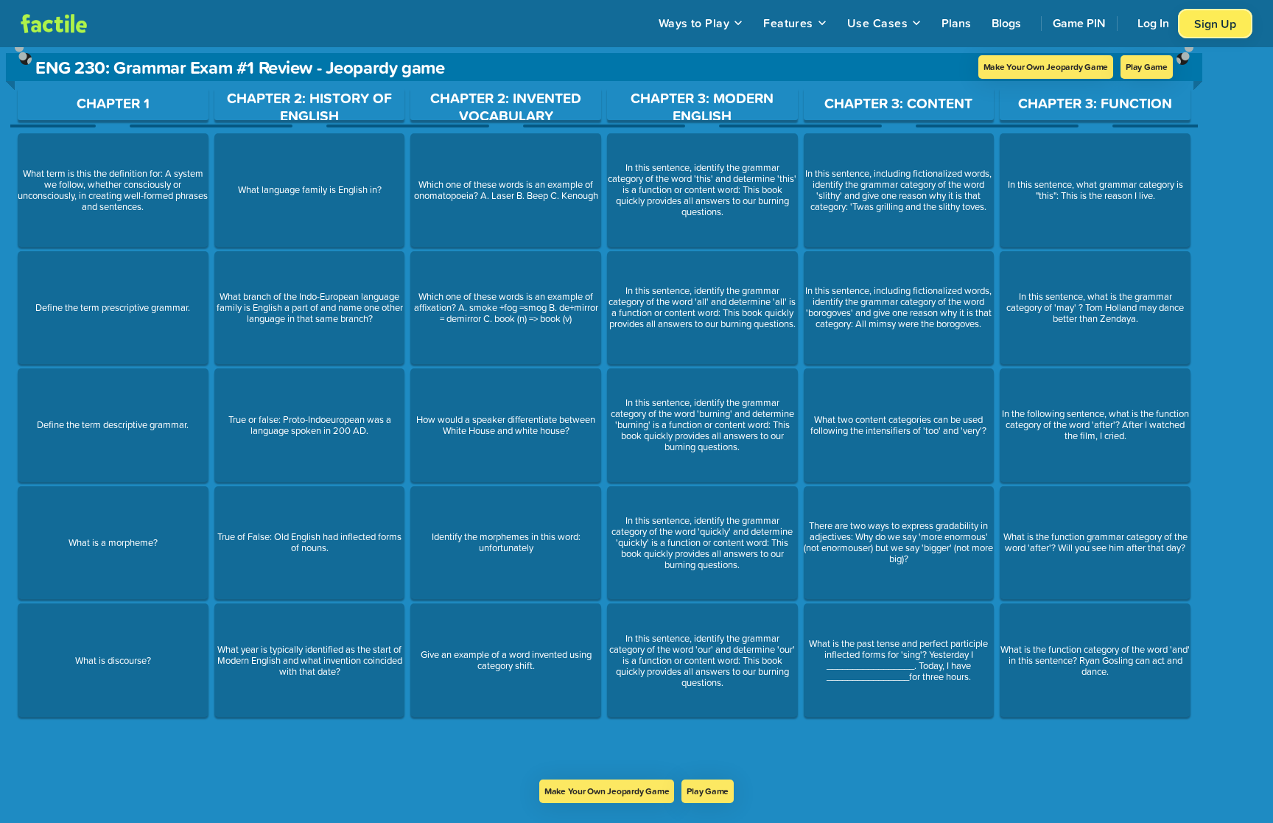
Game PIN (1079, 23)
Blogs (1006, 23)
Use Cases (877, 23)
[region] (604, 413)
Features (788, 23)
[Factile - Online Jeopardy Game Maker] (54, 23)
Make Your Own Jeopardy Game (1046, 66)
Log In (1153, 23)
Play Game (1147, 66)
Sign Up (1215, 23)
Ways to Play (694, 23)
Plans (956, 23)
